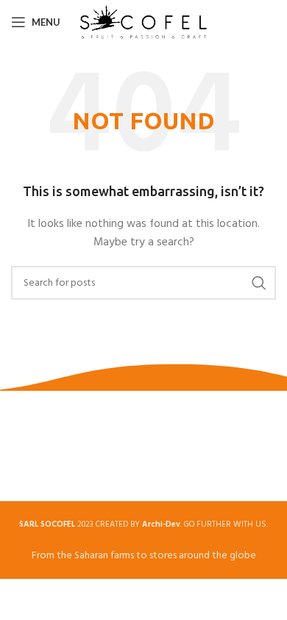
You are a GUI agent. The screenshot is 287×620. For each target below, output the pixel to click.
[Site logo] (144, 22)
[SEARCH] (259, 283)
